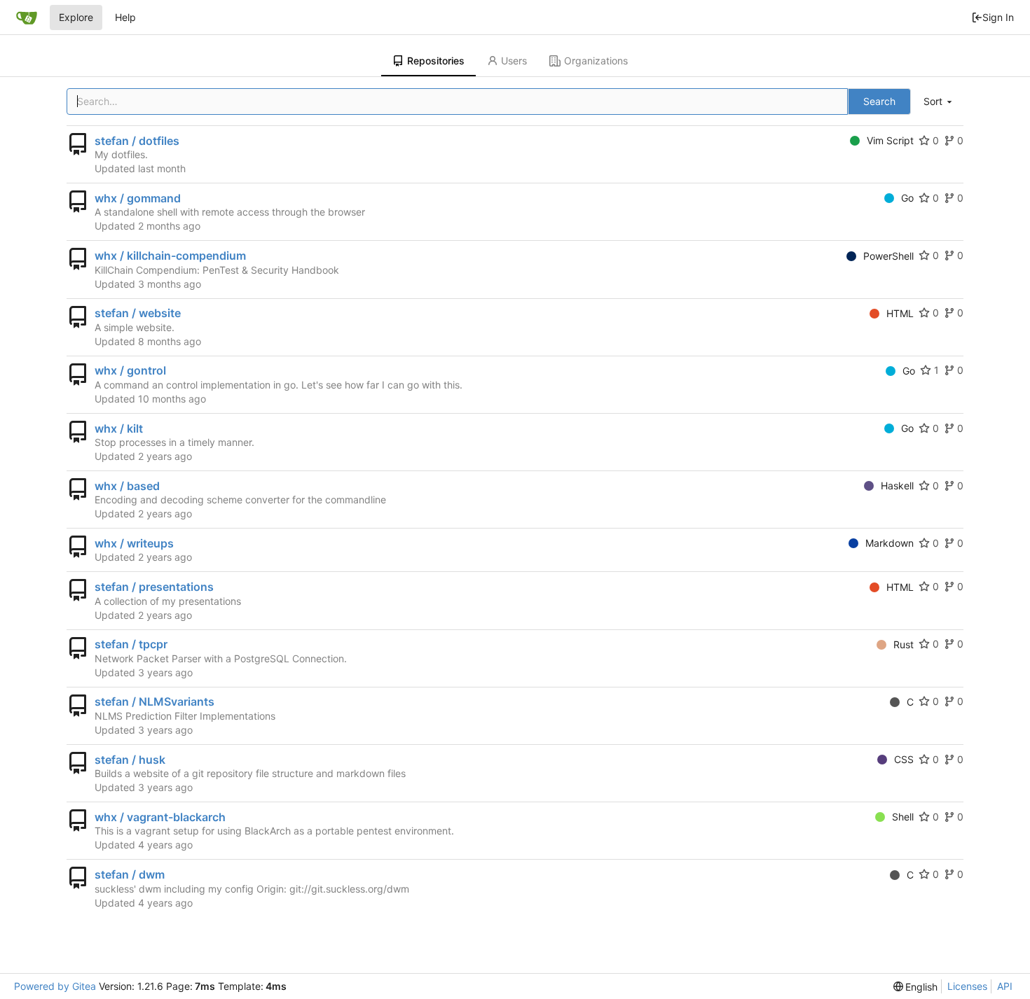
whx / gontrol (130, 370)
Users (514, 61)
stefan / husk (130, 760)
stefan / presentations (154, 587)
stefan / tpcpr (131, 644)
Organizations (596, 61)
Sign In (998, 17)
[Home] (26, 17)
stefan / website (138, 313)
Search (879, 101)
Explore (76, 17)
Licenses (967, 986)
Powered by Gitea (55, 986)
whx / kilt (119, 428)
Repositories (436, 61)
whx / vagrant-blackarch (160, 817)
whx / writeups (134, 543)
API (1004, 986)
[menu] (938, 102)
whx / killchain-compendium (170, 256)
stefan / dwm (130, 874)
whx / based (127, 486)
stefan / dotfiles (137, 141)
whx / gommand (138, 198)
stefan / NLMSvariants (154, 701)
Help (125, 17)
